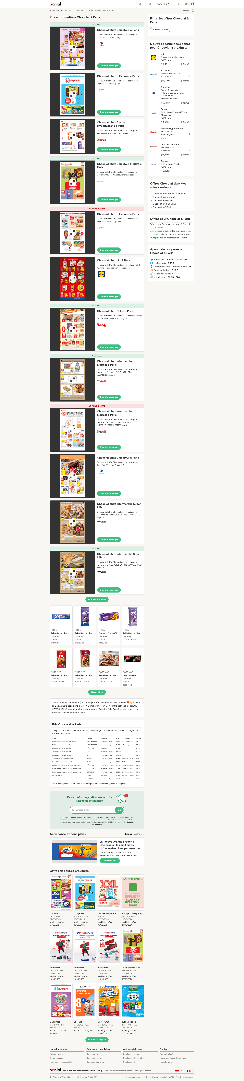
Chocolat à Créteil (162, 207)
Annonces (187, 11)
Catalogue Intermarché (133, 1058)
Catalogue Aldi (129, 1062)
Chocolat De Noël (160, 29)
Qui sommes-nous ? (58, 1054)
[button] (97, 46)
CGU (171, 1077)
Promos (66, 11)
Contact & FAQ (166, 1054)
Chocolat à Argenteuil (164, 197)
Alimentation (79, 11)
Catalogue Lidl (92, 1054)
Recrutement (166, 1062)
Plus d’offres (97, 692)
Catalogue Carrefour (95, 1062)
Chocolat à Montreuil (163, 200)
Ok (119, 810)
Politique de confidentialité (155, 1077)
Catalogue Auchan (131, 1054)
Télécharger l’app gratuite (61, 1062)
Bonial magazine (57, 1058)
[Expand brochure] (72, 48)
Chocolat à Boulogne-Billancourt (169, 193)
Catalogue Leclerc (94, 1058)
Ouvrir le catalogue (109, 66)
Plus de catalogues (97, 599)
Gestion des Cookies (185, 1077)
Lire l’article (109, 860)
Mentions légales (133, 1077)
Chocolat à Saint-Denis (164, 203)
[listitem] (61, 625)
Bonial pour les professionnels (173, 1058)
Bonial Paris (55, 11)
